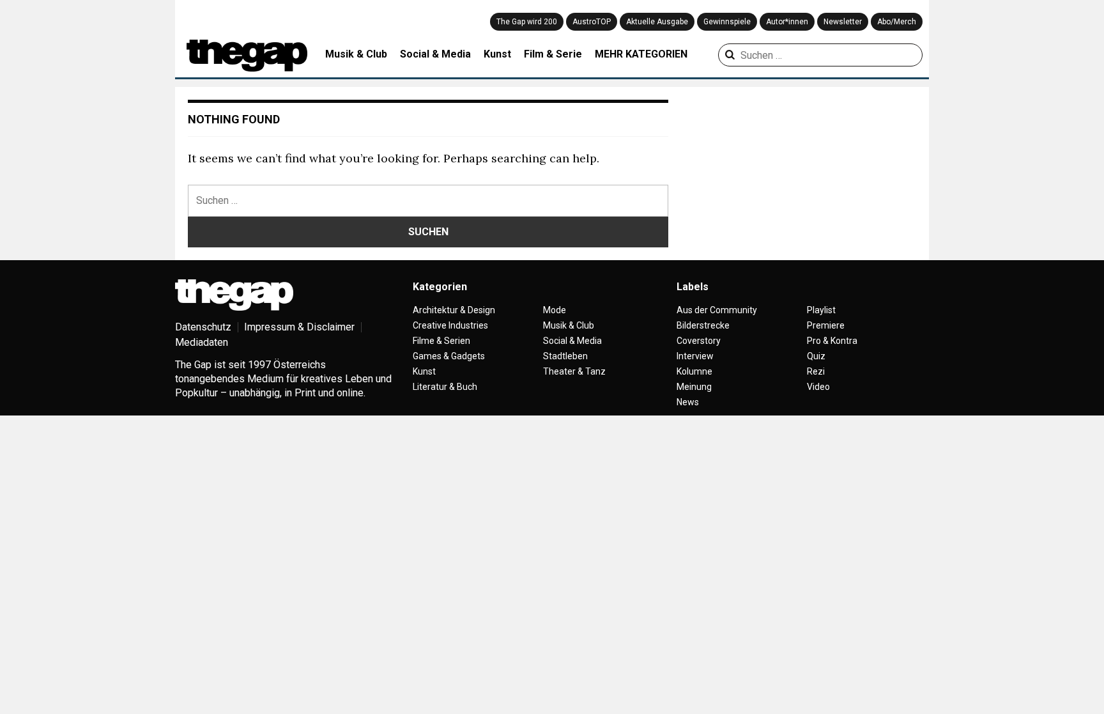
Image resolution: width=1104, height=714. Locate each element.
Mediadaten (201, 342)
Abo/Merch (896, 21)
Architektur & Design (454, 310)
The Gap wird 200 (526, 21)
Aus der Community (717, 310)
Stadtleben (565, 356)
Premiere (826, 325)
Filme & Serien (441, 341)
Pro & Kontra (832, 341)
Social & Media (435, 54)
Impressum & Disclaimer (299, 327)
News (688, 402)
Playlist (821, 310)
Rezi (816, 371)
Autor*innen (787, 21)
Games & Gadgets (449, 356)
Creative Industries (450, 325)
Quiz (816, 356)
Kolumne (694, 371)
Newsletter (843, 21)
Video (818, 387)
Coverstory (699, 341)
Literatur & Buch (445, 387)
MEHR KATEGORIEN (641, 54)
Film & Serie (553, 54)
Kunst (497, 54)
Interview (695, 356)
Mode (554, 310)
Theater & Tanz (574, 371)
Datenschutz (203, 327)
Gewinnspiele (727, 21)
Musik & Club (356, 54)
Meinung (694, 387)
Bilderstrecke (703, 325)
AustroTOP (591, 21)
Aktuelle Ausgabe (657, 21)
